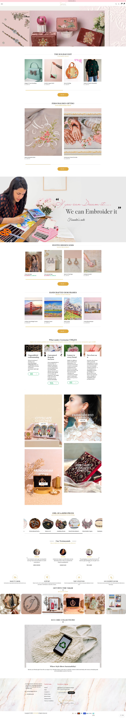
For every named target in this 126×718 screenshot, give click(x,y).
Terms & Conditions (48, 700)
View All (62, 94)
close (1, 0)
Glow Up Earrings (48, 274)
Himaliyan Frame (48, 321)
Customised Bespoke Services (52, 357)
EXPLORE (43, 423)
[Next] (98, 70)
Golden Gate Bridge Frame (31, 321)
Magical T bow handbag (30, 83)
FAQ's (45, 689)
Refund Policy (47, 696)
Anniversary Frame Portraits (70, 157)
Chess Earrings (28, 274)
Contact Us (46, 692)
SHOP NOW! (31, 374)
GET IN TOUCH (51, 383)
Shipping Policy (47, 698)
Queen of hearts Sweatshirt (90, 83)
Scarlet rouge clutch (49, 83)
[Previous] (27, 70)
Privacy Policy (47, 694)
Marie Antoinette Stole (30, 157)
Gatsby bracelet (88, 274)
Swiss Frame (67, 321)
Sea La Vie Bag (67, 83)
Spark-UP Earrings (68, 274)
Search (46, 687)
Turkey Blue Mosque (88, 321)
